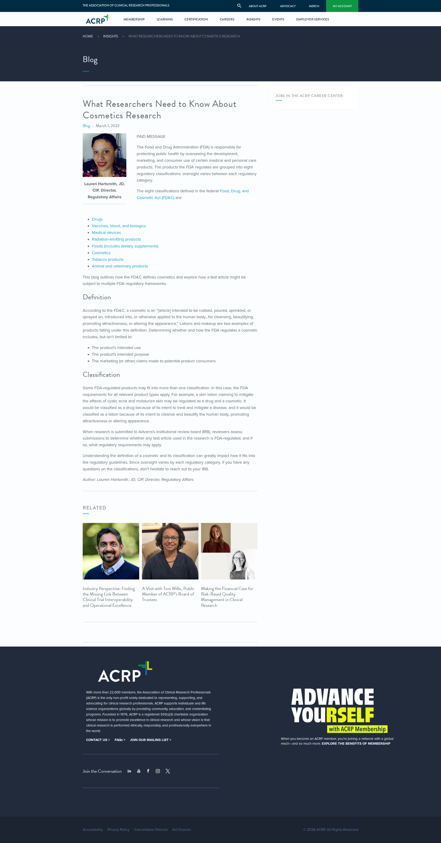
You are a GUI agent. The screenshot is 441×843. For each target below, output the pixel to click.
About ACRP (257, 6)
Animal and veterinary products (120, 266)
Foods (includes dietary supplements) (125, 246)
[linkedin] (129, 771)
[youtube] (139, 771)
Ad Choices (181, 829)
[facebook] (148, 771)
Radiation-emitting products (116, 239)
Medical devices (106, 232)
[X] (168, 771)
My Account (342, 6)
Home (88, 36)
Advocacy (288, 6)
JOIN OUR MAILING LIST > (150, 740)
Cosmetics (101, 252)
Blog (86, 125)
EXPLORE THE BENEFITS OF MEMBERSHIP (356, 743)
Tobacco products (108, 259)
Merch (314, 6)
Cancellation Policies (151, 829)
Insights (110, 36)
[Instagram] (158, 771)
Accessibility (93, 829)
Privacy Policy (118, 829)
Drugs (97, 219)
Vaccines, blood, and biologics (119, 225)
